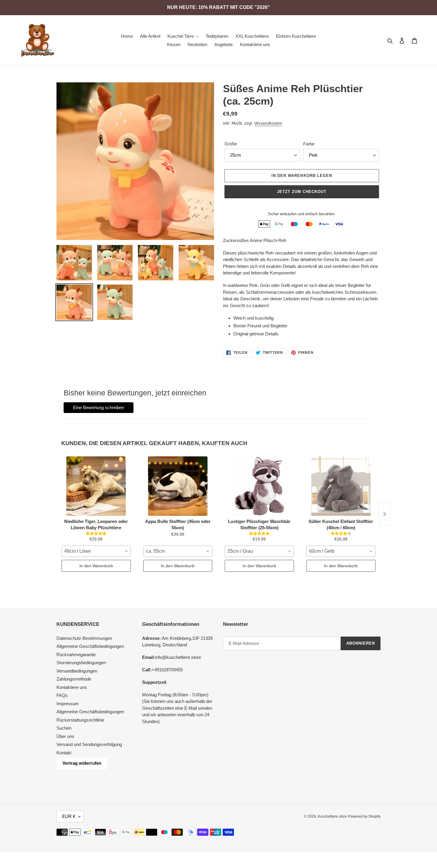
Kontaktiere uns (71, 687)
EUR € (68, 816)
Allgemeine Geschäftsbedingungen (90, 646)
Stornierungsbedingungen (81, 662)
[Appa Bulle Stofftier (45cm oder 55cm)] (178, 486)
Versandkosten (268, 123)
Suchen (63, 728)
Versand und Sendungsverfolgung (89, 744)
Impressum (67, 703)
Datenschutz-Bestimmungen (84, 638)
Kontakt (63, 752)
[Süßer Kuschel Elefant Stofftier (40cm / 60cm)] (341, 486)
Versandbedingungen (76, 670)
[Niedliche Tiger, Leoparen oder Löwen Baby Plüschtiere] (96, 486)
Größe (230, 143)
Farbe (309, 143)
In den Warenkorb (96, 565)
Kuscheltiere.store (332, 816)
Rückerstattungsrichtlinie (80, 719)
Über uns (65, 736)
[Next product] (385, 514)
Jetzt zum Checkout (302, 191)
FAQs (62, 695)
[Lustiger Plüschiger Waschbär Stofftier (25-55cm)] (259, 486)
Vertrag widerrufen (81, 763)
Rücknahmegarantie (76, 654)
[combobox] (96, 551)
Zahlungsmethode (73, 678)
